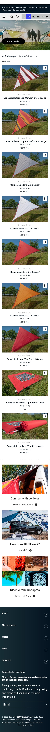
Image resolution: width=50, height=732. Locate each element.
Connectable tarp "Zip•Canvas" (25, 185)
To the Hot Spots (23, 596)
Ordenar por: (11, 56)
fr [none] (38, 17)
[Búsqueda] (11, 16)
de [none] (24, 17)
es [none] (47, 17)
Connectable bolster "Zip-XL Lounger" (25, 446)
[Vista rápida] (45, 68)
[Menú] (3, 16)
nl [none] (33, 17)
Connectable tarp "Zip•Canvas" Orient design (25, 98)
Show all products (13, 41)
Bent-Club (13, 717)
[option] (24, 16)
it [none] (43, 17)
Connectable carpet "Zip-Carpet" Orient (25, 402)
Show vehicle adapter (23, 504)
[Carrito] (17, 16)
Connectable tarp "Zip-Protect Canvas (25, 359)
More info (23, 550)
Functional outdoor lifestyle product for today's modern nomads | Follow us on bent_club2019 (25, 8)
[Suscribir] (46, 704)
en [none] (29, 17)
